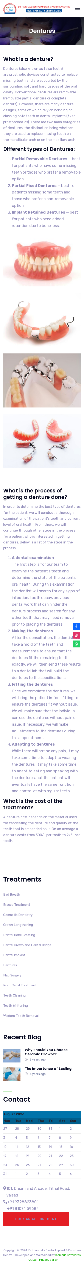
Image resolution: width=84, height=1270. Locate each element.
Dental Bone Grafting (19, 935)
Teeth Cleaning (14, 995)
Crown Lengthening (18, 925)
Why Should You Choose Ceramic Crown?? (46, 1052)
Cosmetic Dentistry (18, 915)
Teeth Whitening (15, 1006)
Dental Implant (14, 955)
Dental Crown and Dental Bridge (27, 945)
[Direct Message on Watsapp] (76, 644)
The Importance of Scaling (48, 1068)
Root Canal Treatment (20, 985)
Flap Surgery (12, 975)
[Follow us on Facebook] (76, 626)
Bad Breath (11, 894)
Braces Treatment (16, 905)
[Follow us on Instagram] (76, 635)
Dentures (10, 965)
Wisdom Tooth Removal (21, 1016)
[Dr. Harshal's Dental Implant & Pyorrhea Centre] (37, 8)
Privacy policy (48, 1259)
